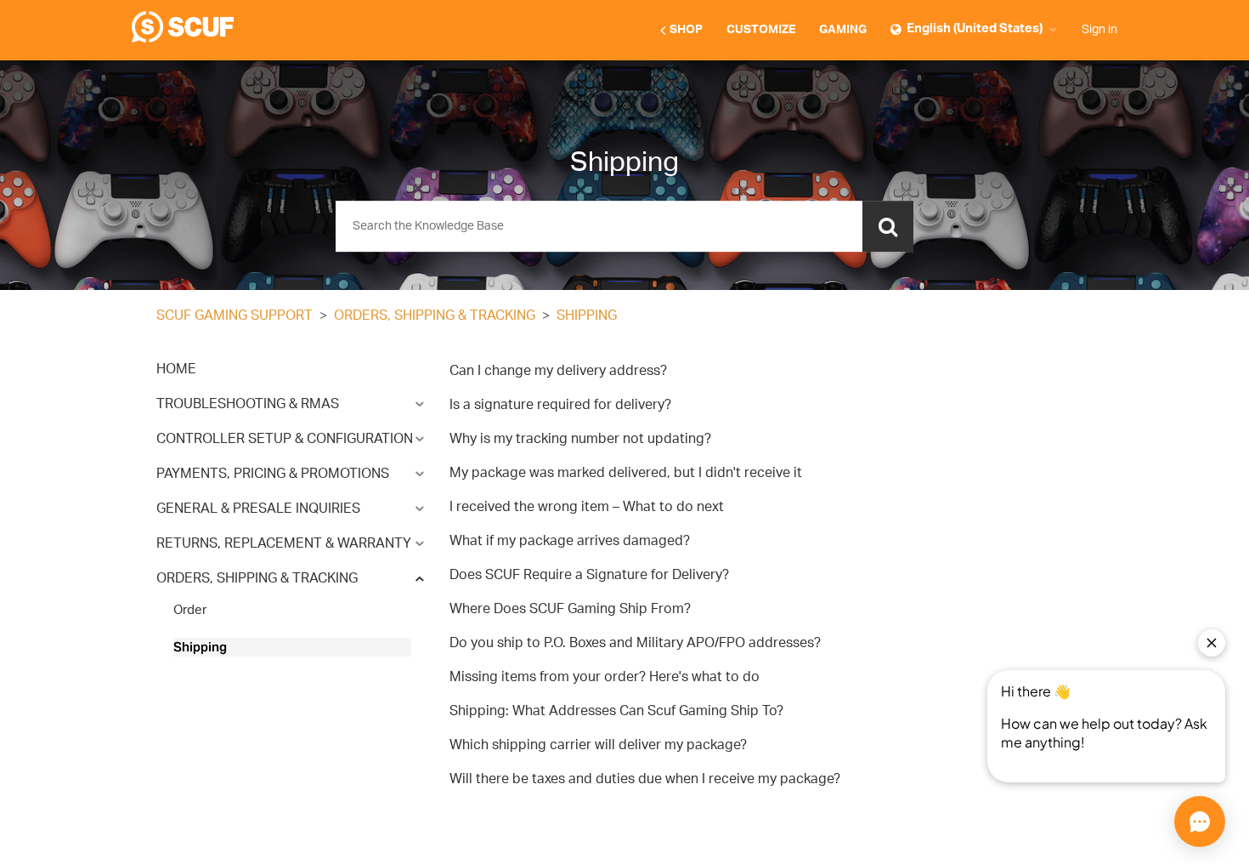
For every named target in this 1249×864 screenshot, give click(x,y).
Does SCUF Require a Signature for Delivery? (589, 575)
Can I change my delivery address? (558, 371)
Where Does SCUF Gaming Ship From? (570, 609)
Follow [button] (1058, 316)
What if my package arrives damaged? (569, 541)
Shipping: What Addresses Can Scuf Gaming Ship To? (616, 711)
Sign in (1099, 30)
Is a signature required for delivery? (560, 405)
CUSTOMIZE (760, 30)
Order (189, 610)
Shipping (587, 315)
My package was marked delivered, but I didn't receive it (625, 473)
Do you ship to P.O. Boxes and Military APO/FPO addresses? (635, 643)
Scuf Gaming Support (234, 315)
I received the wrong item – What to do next (586, 507)
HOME (176, 369)
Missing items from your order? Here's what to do (604, 677)
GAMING (843, 30)
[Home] (183, 38)
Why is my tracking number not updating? (580, 439)
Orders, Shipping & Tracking (434, 315)
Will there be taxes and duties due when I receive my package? (644, 779)
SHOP (686, 30)
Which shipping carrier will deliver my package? (598, 745)
